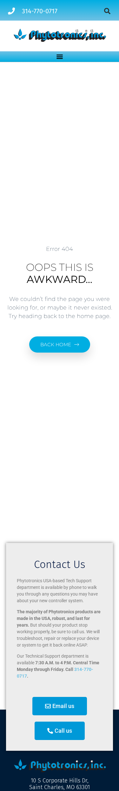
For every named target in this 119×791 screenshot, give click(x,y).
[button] (107, 11)
